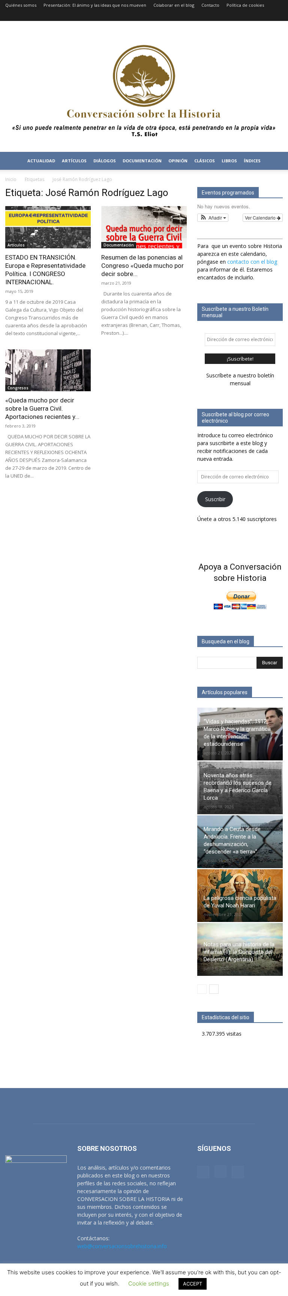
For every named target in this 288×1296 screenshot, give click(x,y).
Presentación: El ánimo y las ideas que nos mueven (95, 5)
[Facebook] (252, 15)
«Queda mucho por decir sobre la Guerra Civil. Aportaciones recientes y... (42, 408)
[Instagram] (264, 15)
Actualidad (41, 160)
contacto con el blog (252, 261)
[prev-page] (202, 989)
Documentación (119, 245)
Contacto (210, 5)
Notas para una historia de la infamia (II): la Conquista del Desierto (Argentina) (239, 952)
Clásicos (204, 160)
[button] (274, 161)
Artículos (74, 160)
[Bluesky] (277, 15)
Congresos (18, 387)
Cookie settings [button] (148, 1283)
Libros (229, 160)
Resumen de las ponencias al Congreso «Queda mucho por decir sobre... (142, 266)
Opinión (178, 160)
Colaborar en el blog (173, 5)
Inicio (10, 179)
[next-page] (214, 989)
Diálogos (104, 160)
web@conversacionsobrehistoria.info (122, 1246)
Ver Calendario (261, 217)
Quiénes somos (20, 5)
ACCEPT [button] (192, 1284)
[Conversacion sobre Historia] (144, 86)
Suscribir (215, 499)
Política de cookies (245, 5)
